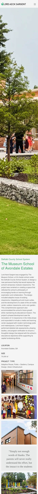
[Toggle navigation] (35, 4)
